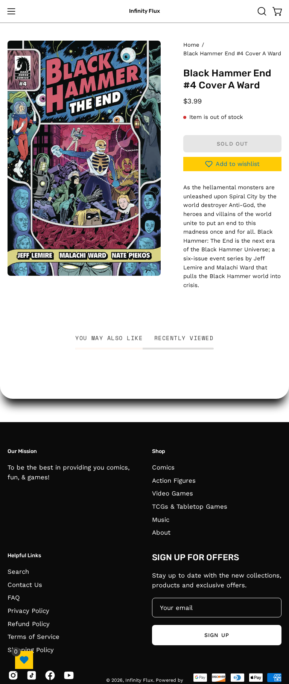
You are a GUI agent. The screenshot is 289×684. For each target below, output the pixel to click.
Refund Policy (29, 623)
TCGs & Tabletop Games (189, 506)
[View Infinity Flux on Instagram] (12, 675)
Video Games (172, 493)
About (161, 532)
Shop (158, 451)
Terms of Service (33, 636)
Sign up (216, 635)
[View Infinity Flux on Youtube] (67, 675)
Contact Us (25, 584)
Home (191, 44)
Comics (163, 467)
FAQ (14, 597)
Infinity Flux (144, 11)
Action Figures (174, 480)
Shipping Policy (31, 649)
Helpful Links (24, 555)
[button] (261, 11)
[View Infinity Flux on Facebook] (48, 675)
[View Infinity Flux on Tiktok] (30, 675)
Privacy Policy (28, 610)
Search (18, 571)
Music (160, 519)
